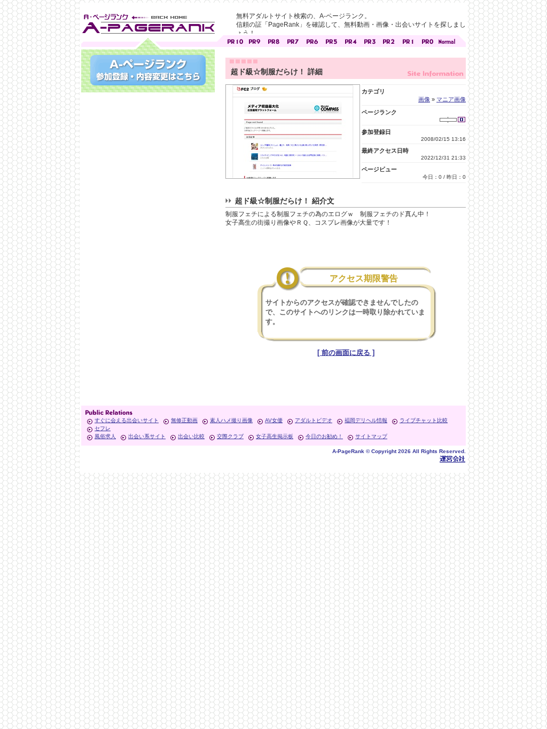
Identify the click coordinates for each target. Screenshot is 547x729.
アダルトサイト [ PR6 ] (312, 40)
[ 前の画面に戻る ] (345, 352)
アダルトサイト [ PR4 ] (350, 40)
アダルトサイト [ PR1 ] (408, 40)
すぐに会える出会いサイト (127, 420)
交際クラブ (230, 436)
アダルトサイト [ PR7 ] (292, 40)
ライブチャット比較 (424, 420)
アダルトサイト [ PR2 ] (388, 40)
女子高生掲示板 (274, 436)
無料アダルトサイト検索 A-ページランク (148, 22)
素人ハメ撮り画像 (231, 420)
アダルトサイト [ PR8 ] (273, 40)
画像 (424, 99)
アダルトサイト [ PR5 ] (331, 40)
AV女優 (274, 420)
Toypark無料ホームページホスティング (452, 458)
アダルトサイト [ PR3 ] (369, 40)
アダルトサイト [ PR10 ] (235, 40)
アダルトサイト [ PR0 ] (427, 40)
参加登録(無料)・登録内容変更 (148, 70)
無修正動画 (184, 420)
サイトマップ (371, 436)
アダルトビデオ (313, 420)
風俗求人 (105, 436)
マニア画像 (451, 99)
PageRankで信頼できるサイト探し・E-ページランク (446, 40)
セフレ (103, 428)
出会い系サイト (147, 436)
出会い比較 (191, 436)
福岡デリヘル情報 (366, 420)
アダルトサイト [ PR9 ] (254, 40)
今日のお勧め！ (324, 436)
